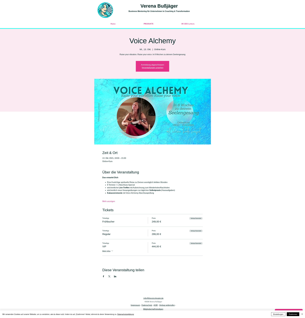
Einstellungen (278, 314)
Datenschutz (147, 305)
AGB (156, 305)
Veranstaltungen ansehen (152, 68)
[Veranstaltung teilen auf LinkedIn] (115, 276)
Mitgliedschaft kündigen (153, 309)
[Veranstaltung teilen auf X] (109, 276)
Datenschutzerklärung (125, 314)
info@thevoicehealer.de (153, 298)
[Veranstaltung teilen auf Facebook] (103, 276)
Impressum (135, 305)
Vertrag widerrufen (167, 305)
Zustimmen (293, 314)
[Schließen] (302, 314)
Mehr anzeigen (108, 201)
